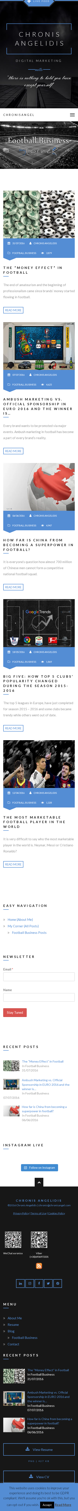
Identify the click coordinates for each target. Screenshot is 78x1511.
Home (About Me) (20, 919)
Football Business (24, 253)
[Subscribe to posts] (39, 1265)
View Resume (42, 1449)
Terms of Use (38, 1213)
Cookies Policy (56, 1213)
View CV (42, 1477)
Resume (13, 1324)
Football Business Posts (29, 932)
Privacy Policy (21, 1213)
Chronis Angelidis (45, 243)
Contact (13, 1344)
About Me (15, 1318)
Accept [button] (47, 1505)
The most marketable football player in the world (34, 822)
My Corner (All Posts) (23, 926)
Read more (13, 310)
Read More (63, 1505)
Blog (11, 1331)
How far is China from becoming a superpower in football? (38, 545)
